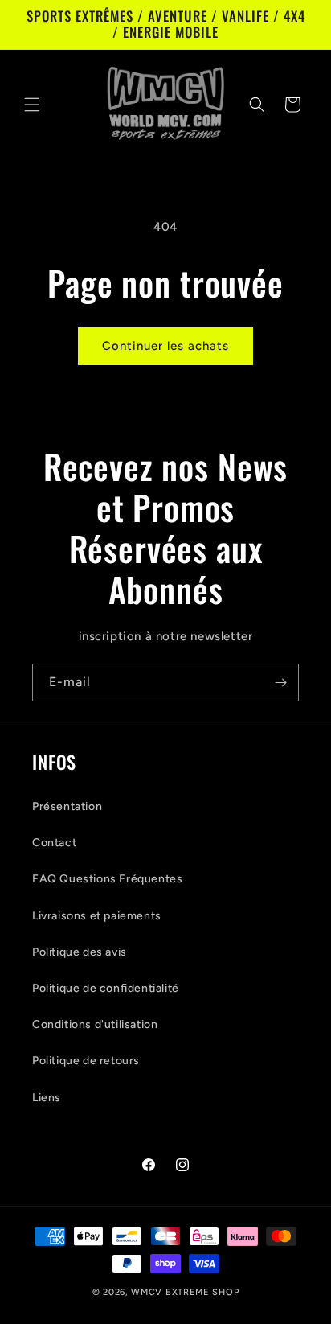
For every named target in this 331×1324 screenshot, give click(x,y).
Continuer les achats (165, 346)
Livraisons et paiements (96, 916)
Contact (54, 842)
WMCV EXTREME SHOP (185, 1292)
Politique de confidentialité (105, 988)
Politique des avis (79, 952)
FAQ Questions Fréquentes (107, 879)
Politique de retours (86, 1060)
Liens (46, 1097)
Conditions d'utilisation (94, 1024)
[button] (32, 104)
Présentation (67, 806)
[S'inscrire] (280, 682)
